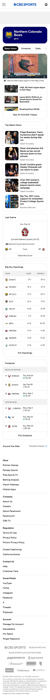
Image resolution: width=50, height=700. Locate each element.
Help (5, 566)
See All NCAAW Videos (25, 114)
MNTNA (12, 331)
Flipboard (8, 612)
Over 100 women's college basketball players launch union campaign (30, 184)
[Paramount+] (15, 663)
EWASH (12, 316)
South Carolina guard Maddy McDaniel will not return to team (31, 167)
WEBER (12, 338)
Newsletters (9, 629)
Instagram (8, 593)
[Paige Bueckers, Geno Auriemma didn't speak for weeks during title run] (11, 137)
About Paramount (12, 511)
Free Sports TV (10, 475)
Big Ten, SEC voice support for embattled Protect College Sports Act (31, 200)
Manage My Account (13, 624)
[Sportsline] (35, 657)
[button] (4, 4)
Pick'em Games (10, 465)
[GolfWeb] (39, 670)
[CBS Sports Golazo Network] (25, 652)
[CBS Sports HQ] (37, 647)
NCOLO (12, 294)
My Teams (8, 634)
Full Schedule (25, 435)
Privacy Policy (10, 537)
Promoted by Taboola (36, 446)
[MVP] (9, 669)
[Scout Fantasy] (23, 670)
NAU (11, 323)
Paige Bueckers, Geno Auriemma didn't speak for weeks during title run (32, 136)
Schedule (26, 48)
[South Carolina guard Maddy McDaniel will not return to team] (11, 169)
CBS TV (7, 520)
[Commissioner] (34, 662)
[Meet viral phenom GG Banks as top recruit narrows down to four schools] (11, 153)
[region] (25, 66)
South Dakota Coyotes (22, 239)
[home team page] (25, 231)
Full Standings (25, 353)
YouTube (7, 583)
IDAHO (12, 280)
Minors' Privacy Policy (13, 542)
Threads (7, 607)
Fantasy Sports (10, 470)
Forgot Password (11, 638)
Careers (7, 506)
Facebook (7, 597)
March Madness (11, 484)
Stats (38, 48)
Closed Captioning (12, 549)
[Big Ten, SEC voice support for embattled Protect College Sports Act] (11, 201)
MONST (12, 287)
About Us (7, 501)
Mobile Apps (9, 489)
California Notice (11, 554)
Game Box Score (25, 255)
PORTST (13, 345)
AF (13, 417)
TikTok (6, 588)
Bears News (11, 48)
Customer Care (10, 571)
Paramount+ (9, 516)
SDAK (14, 426)
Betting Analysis (11, 479)
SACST (12, 309)
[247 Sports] (16, 657)
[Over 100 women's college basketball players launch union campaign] (11, 185)
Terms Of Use (10, 532)
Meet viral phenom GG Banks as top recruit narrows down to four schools (31, 152)
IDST (11, 301)
